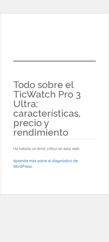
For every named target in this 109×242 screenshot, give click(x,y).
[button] (54, 46)
